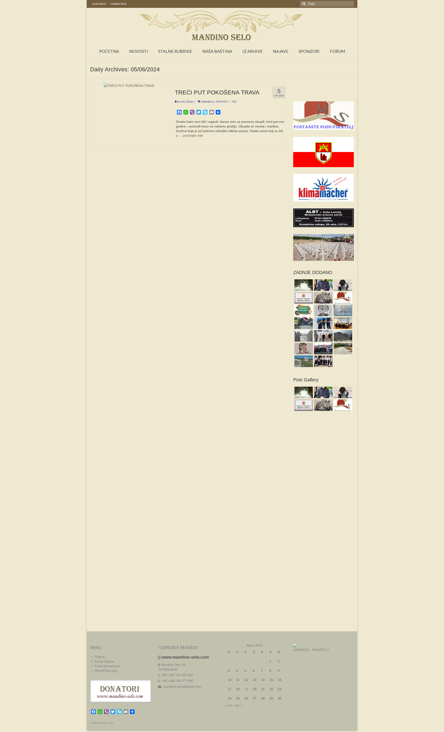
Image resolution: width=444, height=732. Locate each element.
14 (263, 680)
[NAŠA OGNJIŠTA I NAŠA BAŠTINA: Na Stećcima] (303, 361)
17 (229, 689)
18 (238, 689)
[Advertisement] (323, 92)
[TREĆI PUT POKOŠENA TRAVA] (129, 85)
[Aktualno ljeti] (323, 348)
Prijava (100, 657)
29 (271, 698)
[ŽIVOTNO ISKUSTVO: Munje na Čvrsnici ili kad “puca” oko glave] (342, 336)
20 (254, 689)
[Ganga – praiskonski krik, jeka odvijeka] (323, 361)
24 (229, 698)
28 (263, 698)
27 (254, 698)
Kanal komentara (107, 666)
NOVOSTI (222, 101)
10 (229, 680)
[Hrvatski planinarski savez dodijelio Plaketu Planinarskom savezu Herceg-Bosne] (342, 310)
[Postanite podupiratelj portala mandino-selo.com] (342, 298)
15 (271, 680)
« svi (228, 705)
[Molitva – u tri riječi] (323, 285)
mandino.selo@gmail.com (181, 686)
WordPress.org (106, 670)
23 (279, 689)
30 (279, 698)
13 (254, 680)
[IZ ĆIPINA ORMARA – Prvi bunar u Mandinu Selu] (303, 285)
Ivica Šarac (187, 101)
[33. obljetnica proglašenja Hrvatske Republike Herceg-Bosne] (303, 298)
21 (263, 689)
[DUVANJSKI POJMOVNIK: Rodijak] (303, 348)
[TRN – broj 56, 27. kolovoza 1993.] (323, 310)
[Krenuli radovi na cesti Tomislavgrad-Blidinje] (342, 348)
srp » (238, 705)
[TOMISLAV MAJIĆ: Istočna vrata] (342, 285)
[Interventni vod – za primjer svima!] (303, 323)
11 (238, 680)
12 (246, 680)
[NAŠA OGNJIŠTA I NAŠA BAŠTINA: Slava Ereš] (303, 336)
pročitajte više (193, 135)
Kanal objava (104, 661)
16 (279, 680)
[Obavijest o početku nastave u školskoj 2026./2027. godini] (303, 310)
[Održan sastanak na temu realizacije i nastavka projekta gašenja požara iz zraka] (323, 336)
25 (238, 698)
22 (271, 689)
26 (246, 698)
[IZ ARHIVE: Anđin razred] (323, 298)
